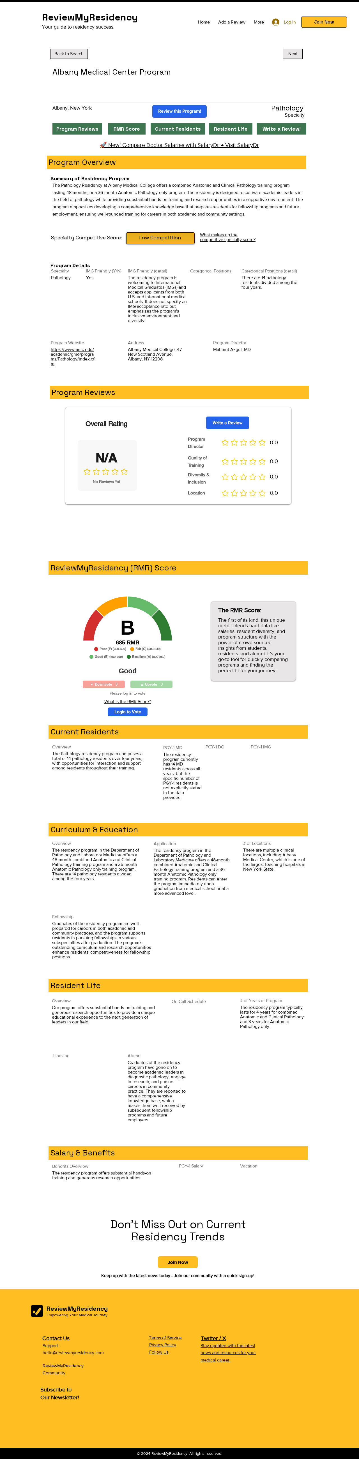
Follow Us (159, 1352)
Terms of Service (165, 1337)
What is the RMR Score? (127, 701)
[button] (324, 22)
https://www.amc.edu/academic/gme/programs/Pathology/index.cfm (73, 356)
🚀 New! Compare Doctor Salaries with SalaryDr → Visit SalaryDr (179, 145)
